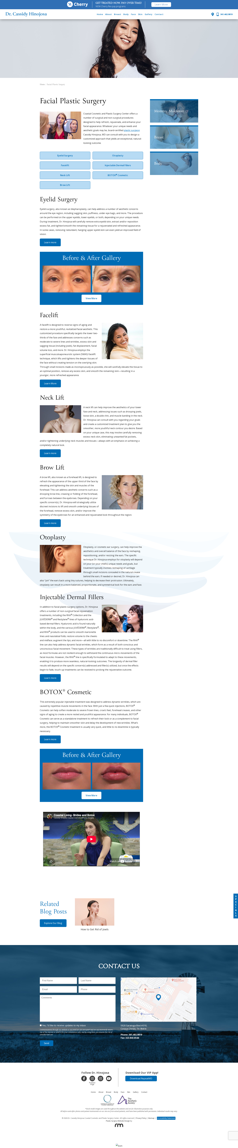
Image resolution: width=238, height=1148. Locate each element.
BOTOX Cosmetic (118, 175)
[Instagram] (92, 1078)
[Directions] (212, 14)
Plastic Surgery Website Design (118, 1121)
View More (91, 298)
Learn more (50, 242)
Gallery (148, 14)
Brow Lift (65, 185)
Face (133, 14)
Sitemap (151, 1118)
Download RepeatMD (141, 1078)
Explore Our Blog (53, 923)
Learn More (161, 4)
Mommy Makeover (169, 111)
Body (126, 14)
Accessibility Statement (166, 1118)
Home (100, 14)
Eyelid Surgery (65, 155)
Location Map (158, 978)
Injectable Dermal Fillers (118, 165)
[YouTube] (109, 1078)
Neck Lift (65, 175)
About (108, 14)
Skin (140, 14)
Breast (117, 14)
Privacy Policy (141, 1118)
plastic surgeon (132, 130)
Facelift (65, 165)
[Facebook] (84, 1078)
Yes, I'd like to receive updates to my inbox (64, 1025)
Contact (159, 14)
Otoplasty (117, 155)
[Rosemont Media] (119, 1125)
